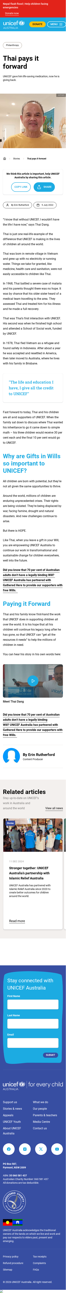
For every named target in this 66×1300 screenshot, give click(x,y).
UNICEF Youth (12, 1122)
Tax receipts (39, 1256)
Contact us (40, 1128)
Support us (10, 1102)
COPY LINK (20, 186)
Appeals (8, 1115)
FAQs (36, 1269)
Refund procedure (13, 1263)
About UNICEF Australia (12, 1131)
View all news (54, 808)
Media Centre (41, 1122)
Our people (40, 1108)
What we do (40, 1102)
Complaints (39, 1263)
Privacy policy (10, 1256)
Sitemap (7, 1269)
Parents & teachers (45, 1115)
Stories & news (12, 1108)
